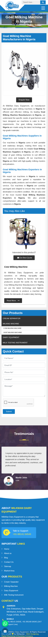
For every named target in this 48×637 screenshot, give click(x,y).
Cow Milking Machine (12, 328)
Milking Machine (11, 324)
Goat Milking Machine (12, 332)
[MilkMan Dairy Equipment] (12, 7)
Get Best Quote (25, 258)
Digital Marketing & (9, 636)
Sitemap (7, 566)
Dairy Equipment (11, 337)
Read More (11, 301)
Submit (9, 411)
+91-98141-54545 (22, 534)
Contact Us (9, 562)
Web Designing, (32, 634)
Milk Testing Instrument (15, 343)
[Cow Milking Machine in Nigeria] (24, 234)
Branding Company (25, 636)
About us (8, 553)
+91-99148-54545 (29, 622)
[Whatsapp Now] (5, 623)
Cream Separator (11, 318)
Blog (6, 558)
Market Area (9, 571)
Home (6, 549)
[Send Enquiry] (5, 631)
